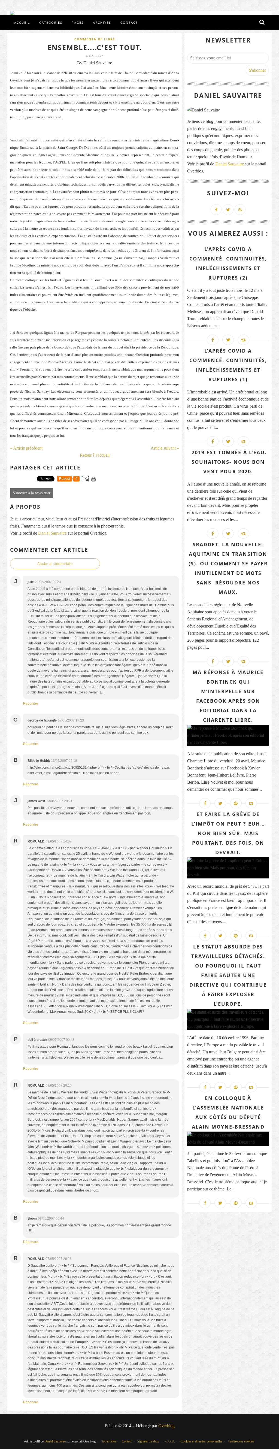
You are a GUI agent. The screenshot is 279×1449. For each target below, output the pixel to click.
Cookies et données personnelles (202, 1441)
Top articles (108, 1441)
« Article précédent (26, 448)
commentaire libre (94, 39)
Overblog (166, 1425)
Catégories (50, 22)
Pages (78, 22)
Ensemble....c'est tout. (94, 47)
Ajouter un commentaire (55, 564)
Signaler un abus (148, 1441)
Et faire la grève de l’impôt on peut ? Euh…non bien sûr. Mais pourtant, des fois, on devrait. (228, 833)
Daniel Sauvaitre (53, 533)
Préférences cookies (241, 1441)
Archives (102, 22)
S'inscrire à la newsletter (31, 493)
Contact (129, 22)
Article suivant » (165, 448)
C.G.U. (170, 1441)
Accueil (22, 22)
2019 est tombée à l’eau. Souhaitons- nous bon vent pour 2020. (228, 462)
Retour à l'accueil (95, 455)
